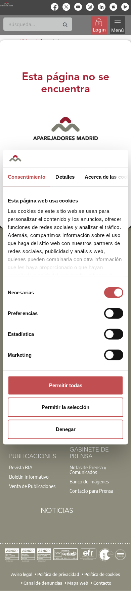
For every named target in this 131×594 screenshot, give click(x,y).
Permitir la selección (65, 407)
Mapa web (77, 583)
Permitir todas (65, 385)
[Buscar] (65, 24)
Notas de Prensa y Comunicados (88, 469)
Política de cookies (102, 574)
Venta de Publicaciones (32, 486)
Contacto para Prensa (91, 491)
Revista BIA (21, 467)
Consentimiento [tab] (26, 176)
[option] (35, 467)
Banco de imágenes (89, 481)
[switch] (113, 313)
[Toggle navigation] (117, 25)
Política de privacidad (58, 574)
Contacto (102, 583)
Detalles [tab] (65, 176)
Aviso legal (21, 574)
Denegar (66, 429)
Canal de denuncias (43, 583)
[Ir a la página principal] (6, 4)
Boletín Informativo (29, 477)
